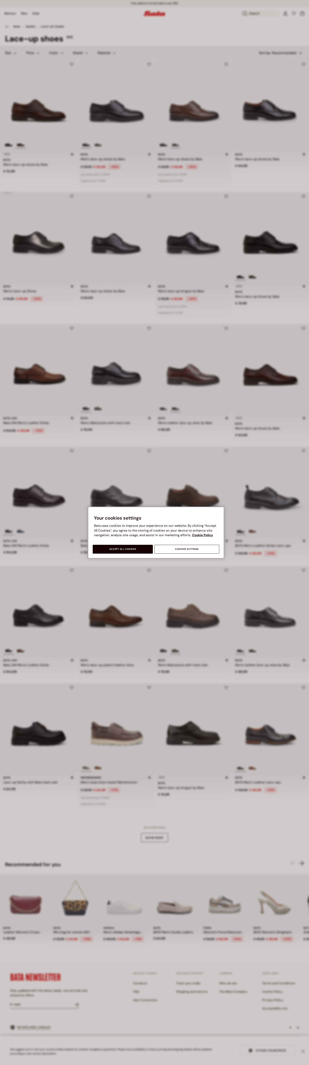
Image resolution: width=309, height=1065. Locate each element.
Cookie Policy (202, 535)
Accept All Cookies (122, 549)
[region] (156, 532)
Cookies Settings (187, 549)
